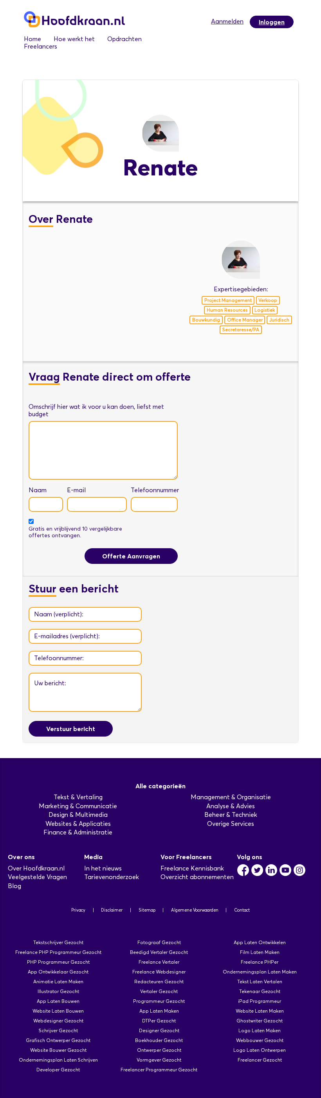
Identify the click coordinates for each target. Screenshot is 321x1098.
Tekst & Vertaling (78, 797)
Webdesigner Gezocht (58, 1021)
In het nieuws (103, 868)
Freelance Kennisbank (192, 868)
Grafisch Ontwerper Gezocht (58, 1040)
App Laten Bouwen (58, 1001)
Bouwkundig (206, 320)
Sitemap (147, 910)
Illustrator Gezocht (58, 991)
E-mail (76, 490)
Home (32, 39)
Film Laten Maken (260, 952)
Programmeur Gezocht (159, 1001)
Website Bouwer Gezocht (58, 1050)
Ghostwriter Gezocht (259, 1021)
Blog (14, 886)
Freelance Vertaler (159, 962)
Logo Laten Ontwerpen (259, 1050)
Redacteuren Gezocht (159, 981)
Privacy (78, 910)
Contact (242, 910)
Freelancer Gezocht (260, 1060)
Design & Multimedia (78, 814)
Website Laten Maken (260, 1011)
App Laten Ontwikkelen (260, 942)
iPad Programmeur (259, 1001)
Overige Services (230, 823)
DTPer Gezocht (159, 1021)
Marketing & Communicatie (78, 806)
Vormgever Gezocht (159, 1060)
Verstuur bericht (70, 729)
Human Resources (227, 310)
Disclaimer (112, 910)
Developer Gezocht (58, 1070)
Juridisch (279, 320)
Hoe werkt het (74, 39)
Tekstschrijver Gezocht (58, 942)
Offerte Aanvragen (131, 556)
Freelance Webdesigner (159, 972)
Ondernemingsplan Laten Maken (260, 972)
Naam (38, 490)
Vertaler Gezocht (159, 991)
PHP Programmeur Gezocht (58, 962)
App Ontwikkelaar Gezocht (58, 972)
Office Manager (245, 320)
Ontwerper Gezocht (159, 1050)
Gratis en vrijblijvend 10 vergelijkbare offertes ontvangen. (75, 532)
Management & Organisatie (231, 797)
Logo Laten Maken (259, 1030)
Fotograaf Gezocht (159, 942)
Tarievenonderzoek (111, 877)
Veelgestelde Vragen (37, 877)
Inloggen (272, 22)
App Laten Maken (159, 1011)
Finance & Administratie (77, 832)
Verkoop (267, 300)
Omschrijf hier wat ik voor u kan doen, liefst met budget (96, 410)
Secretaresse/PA (240, 329)
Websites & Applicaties (78, 823)
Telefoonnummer (155, 490)
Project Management (228, 300)
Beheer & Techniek (230, 814)
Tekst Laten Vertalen (259, 981)
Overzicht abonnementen (197, 877)
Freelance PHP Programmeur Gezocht (58, 952)
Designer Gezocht (159, 1030)
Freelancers (40, 46)
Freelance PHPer (259, 962)
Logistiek (264, 310)
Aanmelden (227, 21)
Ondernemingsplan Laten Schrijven (58, 1060)
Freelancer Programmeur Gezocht (159, 1070)
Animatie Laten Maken (58, 981)
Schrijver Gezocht (58, 1030)
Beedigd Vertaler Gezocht (159, 952)
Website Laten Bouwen (58, 1011)
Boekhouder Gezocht (159, 1040)
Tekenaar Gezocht (259, 991)
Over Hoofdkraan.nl (36, 868)
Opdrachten (124, 39)
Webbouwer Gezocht (259, 1040)
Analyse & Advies (230, 806)
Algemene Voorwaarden (194, 910)
